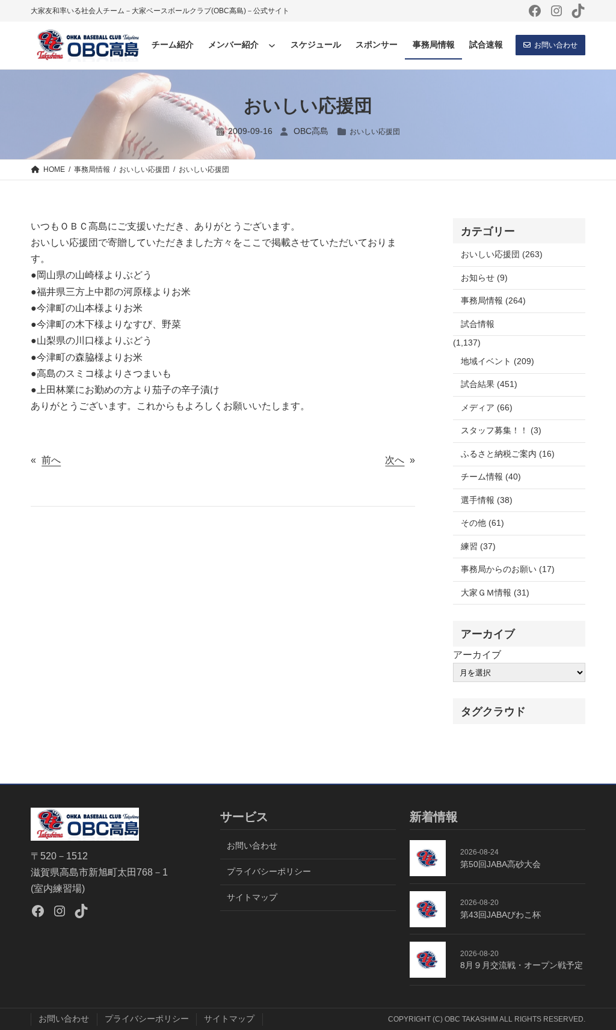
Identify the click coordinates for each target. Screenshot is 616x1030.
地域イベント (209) (497, 361)
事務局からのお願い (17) (508, 569)
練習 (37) (478, 546)
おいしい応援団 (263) (502, 254)
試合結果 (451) (489, 384)
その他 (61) (482, 523)
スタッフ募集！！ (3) (501, 430)
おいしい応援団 (375, 131)
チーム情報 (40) (491, 476)
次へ (394, 460)
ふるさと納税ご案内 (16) (508, 454)
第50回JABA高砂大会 (500, 864)
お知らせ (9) (484, 277)
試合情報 (477, 324)
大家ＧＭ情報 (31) (495, 592)
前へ (51, 460)
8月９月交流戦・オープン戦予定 (521, 965)
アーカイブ (477, 655)
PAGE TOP (592, 989)
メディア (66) (487, 407)
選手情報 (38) (487, 500)
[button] (550, 45)
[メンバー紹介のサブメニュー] (272, 45)
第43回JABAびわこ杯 (500, 914)
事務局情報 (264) (493, 300)
